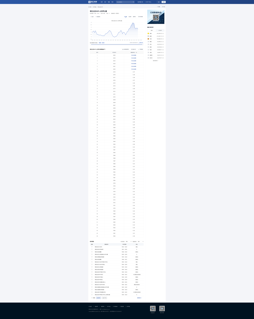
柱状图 (130, 16)
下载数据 (141, 49)
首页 (102, 2)
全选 (94, 297)
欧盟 (150, 36)
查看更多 (139, 297)
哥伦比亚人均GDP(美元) (100, 264)
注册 (164, 2)
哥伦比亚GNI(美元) (99, 279)
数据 (109, 2)
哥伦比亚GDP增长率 (99, 249)
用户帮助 (128, 306)
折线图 (125, 16)
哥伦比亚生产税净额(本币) (100, 292)
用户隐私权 (115, 306)
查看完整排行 (155, 60)
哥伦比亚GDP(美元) (99, 277)
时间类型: (123, 241)
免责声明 (102, 306)
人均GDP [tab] (160, 30)
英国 (150, 47)
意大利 (151, 57)
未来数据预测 (126, 49)
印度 (150, 49)
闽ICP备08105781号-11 (105, 311)
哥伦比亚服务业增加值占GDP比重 (102, 287)
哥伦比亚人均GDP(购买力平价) (101, 261)
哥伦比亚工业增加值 (99, 267)
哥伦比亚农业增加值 (99, 269)
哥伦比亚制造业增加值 (99, 256)
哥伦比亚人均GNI (98, 246)
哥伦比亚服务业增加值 (99, 289)
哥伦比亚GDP (100, 6)
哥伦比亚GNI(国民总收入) (100, 282)
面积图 (134, 16)
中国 (150, 38)
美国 (150, 33)
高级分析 (134, 49)
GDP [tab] (152, 30)
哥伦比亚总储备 (98, 259)
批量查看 (98, 297)
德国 (150, 41)
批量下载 (104, 297)
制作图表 (141, 16)
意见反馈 (122, 306)
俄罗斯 (151, 55)
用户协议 (108, 306)
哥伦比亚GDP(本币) (99, 274)
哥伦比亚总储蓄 (98, 251)
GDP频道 (94, 6)
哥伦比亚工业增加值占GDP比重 (101, 254)
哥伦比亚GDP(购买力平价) (100, 272)
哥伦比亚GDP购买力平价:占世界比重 (102, 294)
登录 (159, 2)
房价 (105, 2)
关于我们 (90, 306)
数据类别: (135, 241)
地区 (112, 2)
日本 (150, 44)
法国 (150, 52)
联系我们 (96, 306)
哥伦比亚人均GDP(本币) (100, 284)
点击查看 (134, 55)
